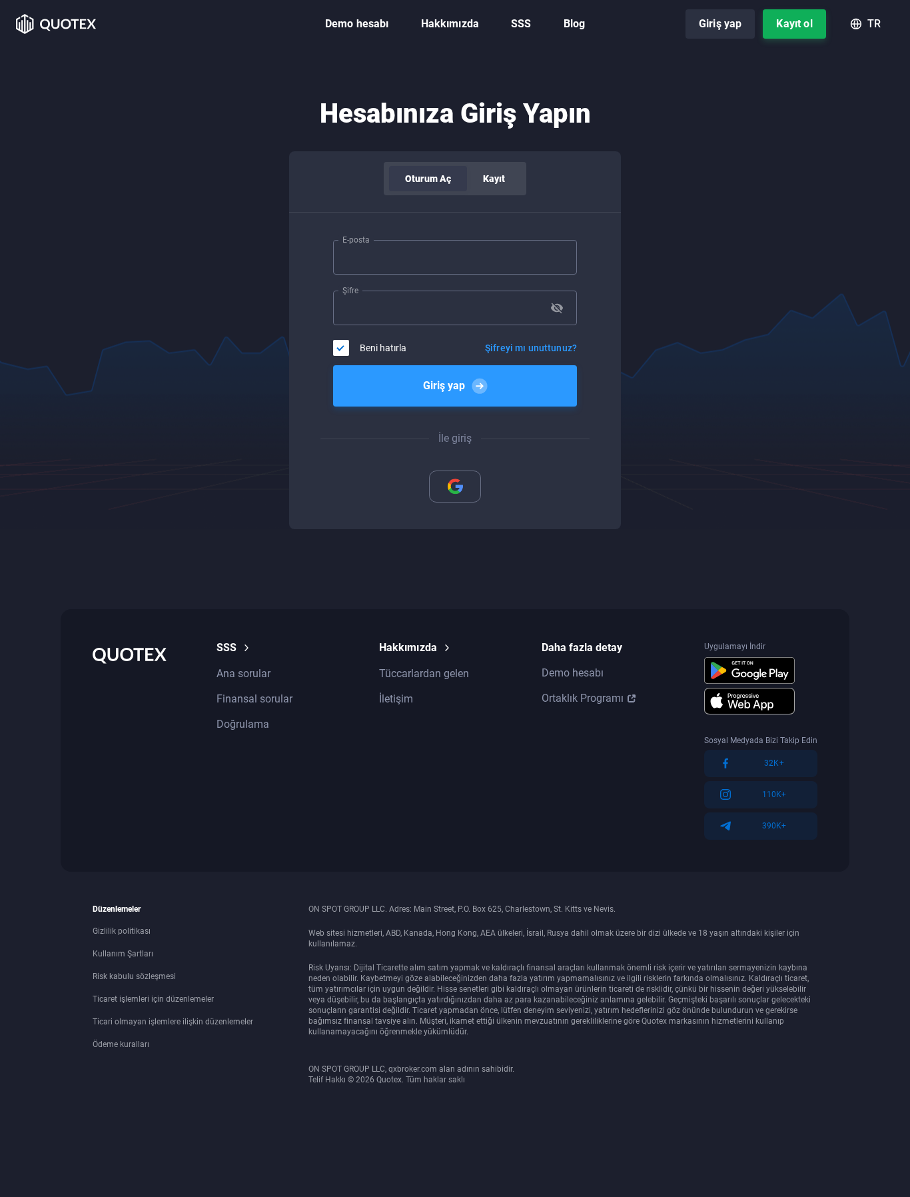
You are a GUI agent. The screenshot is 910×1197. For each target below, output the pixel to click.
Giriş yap (720, 23)
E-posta (356, 240)
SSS (521, 23)
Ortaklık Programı (583, 698)
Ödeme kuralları (121, 1044)
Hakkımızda (450, 23)
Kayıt (494, 178)
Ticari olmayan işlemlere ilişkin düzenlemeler (173, 1021)
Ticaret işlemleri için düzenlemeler (153, 999)
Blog (575, 23)
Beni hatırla (383, 348)
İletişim (396, 698)
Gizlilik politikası (122, 931)
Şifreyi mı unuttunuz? (531, 348)
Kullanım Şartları (123, 953)
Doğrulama (243, 724)
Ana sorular (243, 673)
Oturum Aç (428, 178)
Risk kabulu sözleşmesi (134, 976)
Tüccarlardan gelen (424, 673)
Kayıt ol (794, 23)
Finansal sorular (254, 698)
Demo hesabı (357, 23)
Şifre (350, 290)
